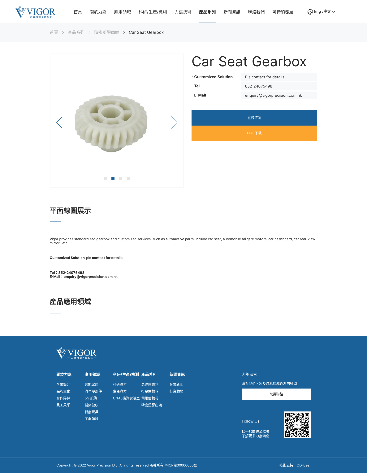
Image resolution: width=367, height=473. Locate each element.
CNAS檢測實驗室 (126, 398)
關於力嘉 (98, 11)
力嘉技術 (183, 11)
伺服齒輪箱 (149, 398)
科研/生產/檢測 (153, 11)
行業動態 (176, 391)
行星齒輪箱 (149, 391)
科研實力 (120, 384)
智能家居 (91, 384)
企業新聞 (176, 384)
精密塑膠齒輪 (106, 32)
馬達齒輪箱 (149, 384)
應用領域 (122, 11)
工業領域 (91, 419)
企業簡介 (63, 384)
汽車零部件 (93, 391)
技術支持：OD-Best (295, 465)
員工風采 (63, 405)
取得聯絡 (276, 394)
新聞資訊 (231, 11)
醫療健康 (91, 405)
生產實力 (120, 391)
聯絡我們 (256, 11)
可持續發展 (282, 11)
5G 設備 (91, 398)
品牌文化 (63, 391)
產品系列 (207, 11)
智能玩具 (91, 412)
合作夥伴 (63, 398)
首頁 (78, 11)
